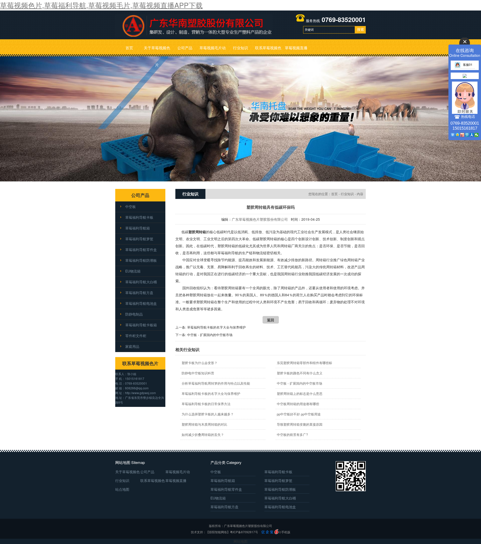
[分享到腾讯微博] (467, 135)
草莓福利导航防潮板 (141, 260)
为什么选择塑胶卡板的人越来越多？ (208, 414)
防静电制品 (134, 314)
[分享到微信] (476, 135)
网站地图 (240, 541)
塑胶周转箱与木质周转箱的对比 (204, 424)
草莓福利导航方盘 (139, 292)
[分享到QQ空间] (457, 135)
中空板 (130, 206)
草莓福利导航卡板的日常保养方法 (206, 403)
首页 (129, 47)
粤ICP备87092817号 (244, 532)
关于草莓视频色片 (157, 50)
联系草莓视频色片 (268, 50)
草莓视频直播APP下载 (296, 50)
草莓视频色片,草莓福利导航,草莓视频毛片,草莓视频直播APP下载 (101, 5)
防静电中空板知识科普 (198, 373)
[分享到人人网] (472, 135)
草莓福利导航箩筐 (139, 238)
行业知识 (240, 47)
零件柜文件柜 (135, 335)
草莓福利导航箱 (137, 227)
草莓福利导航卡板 (139, 217)
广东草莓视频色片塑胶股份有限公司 (260, 219)
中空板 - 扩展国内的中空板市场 (209, 334)
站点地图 (122, 489)
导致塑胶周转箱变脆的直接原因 (299, 424)
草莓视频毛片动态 (212, 50)
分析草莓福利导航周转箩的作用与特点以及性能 (216, 383)
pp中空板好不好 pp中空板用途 (299, 414)
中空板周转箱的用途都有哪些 (298, 403)
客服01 (467, 64)
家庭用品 (132, 346)
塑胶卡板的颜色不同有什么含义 (299, 373)
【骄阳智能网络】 (218, 532)
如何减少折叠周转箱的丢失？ (203, 434)
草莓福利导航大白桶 (141, 281)
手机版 (285, 532)
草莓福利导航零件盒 (141, 249)
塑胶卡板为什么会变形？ (199, 362)
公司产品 (184, 47)
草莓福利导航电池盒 (141, 303)
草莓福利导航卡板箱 (141, 324)
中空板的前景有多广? (292, 434)
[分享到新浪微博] (462, 135)
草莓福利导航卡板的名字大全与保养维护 (216, 327)
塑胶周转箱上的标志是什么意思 (299, 393)
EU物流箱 (133, 271)
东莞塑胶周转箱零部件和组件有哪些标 (304, 362)
